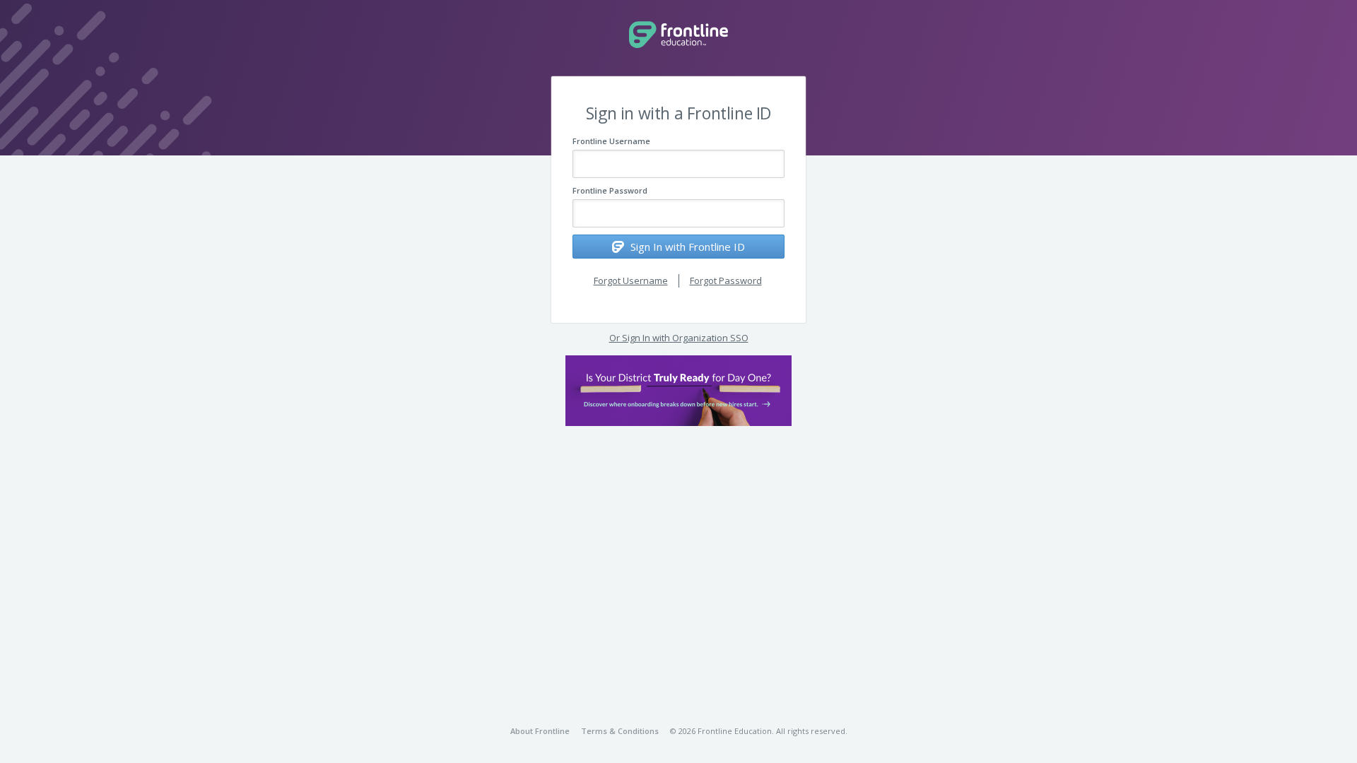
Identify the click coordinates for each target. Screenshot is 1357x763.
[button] (678, 390)
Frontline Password (609, 190)
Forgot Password (726, 280)
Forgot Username (631, 280)
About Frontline (540, 731)
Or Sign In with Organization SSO (678, 337)
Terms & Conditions (620, 731)
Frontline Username (611, 141)
